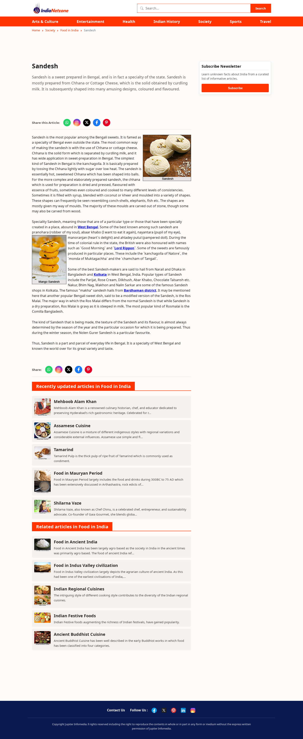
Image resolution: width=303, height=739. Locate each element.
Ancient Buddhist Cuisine (79, 634)
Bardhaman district (140, 290)
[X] (164, 710)
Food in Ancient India (75, 542)
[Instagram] (193, 710)
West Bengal (88, 227)
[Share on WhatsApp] (67, 122)
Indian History (167, 21)
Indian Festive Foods (75, 615)
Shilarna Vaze (67, 503)
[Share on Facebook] (96, 122)
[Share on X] (86, 122)
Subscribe (235, 88)
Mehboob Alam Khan (75, 401)
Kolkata (100, 274)
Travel (265, 21)
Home (36, 30)
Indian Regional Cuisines (79, 589)
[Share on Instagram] (77, 122)
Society (204, 21)
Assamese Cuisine (72, 425)
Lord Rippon (124, 248)
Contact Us (116, 710)
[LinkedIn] (183, 710)
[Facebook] (154, 710)
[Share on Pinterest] (106, 122)
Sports (236, 21)
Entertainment (90, 21)
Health (129, 21)
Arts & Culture (45, 21)
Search (260, 8)
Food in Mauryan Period (78, 473)
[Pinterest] (173, 710)
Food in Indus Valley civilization (86, 565)
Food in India (69, 30)
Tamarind (63, 449)
